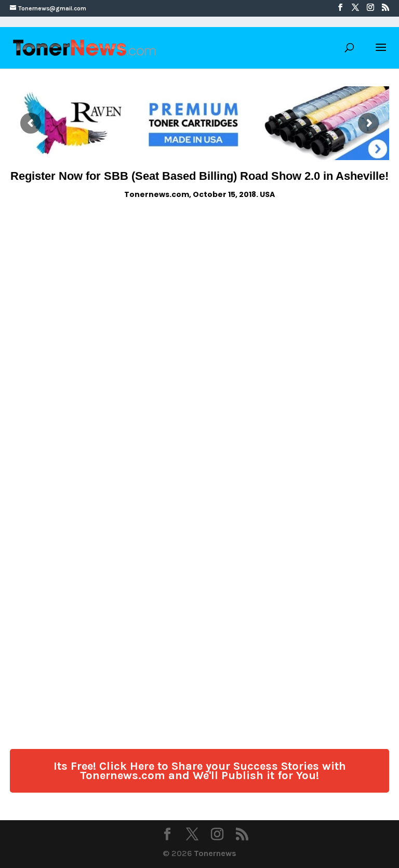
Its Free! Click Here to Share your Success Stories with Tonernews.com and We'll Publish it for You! (200, 770)
